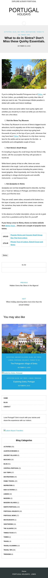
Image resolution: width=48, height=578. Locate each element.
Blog (6, 402)
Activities (8, 32)
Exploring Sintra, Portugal (24, 382)
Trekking (37, 378)
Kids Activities (9, 490)
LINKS (33, 574)
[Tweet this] (22, 270)
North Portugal (10, 507)
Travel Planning (10, 545)
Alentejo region (10, 451)
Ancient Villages (21, 357)
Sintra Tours (10, 226)
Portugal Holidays (21, 360)
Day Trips (21, 32)
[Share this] (19, 270)
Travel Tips (25, 34)
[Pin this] (29, 270)
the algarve (9, 528)
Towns (6, 537)
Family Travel (9, 481)
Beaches (7, 459)
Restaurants (9, 520)
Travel (6, 541)
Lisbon (10, 360)
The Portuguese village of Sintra (24, 364)
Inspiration (8, 485)
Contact (7, 407)
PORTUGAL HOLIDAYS (21, 574)
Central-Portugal (11, 468)
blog (15, 32)
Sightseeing (8, 524)
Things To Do (35, 360)
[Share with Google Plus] (26, 270)
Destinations (31, 32)
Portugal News (10, 515)
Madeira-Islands (10, 502)
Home (6, 398)
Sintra (40, 94)
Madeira (7, 498)
